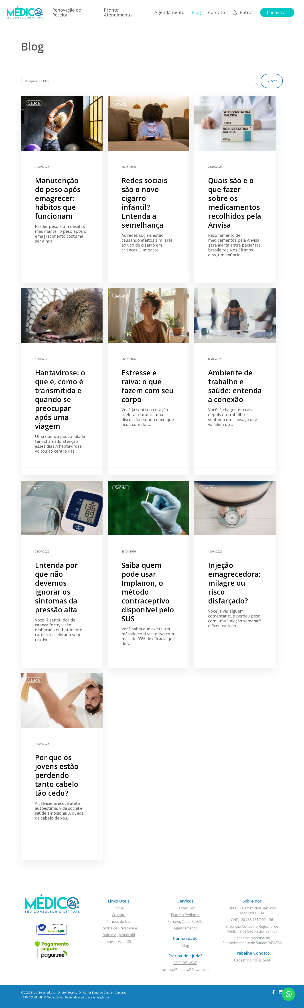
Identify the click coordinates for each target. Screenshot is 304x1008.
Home (119, 908)
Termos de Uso (119, 921)
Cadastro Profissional (252, 960)
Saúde (34, 103)
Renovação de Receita (185, 921)
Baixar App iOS (118, 941)
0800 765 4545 (185, 962)
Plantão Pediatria (185, 914)
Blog (185, 945)
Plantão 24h (185, 908)
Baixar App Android (119, 934)
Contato (119, 914)
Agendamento (185, 928)
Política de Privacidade (118, 928)
